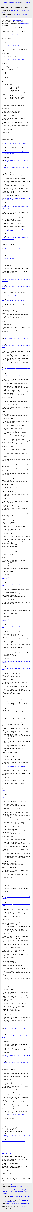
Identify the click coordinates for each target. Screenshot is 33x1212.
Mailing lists (12, 2)
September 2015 (5, 4)
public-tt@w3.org (25, 2)
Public (18, 2)
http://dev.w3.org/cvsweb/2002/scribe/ (13, 1141)
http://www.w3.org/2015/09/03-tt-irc (19, 59)
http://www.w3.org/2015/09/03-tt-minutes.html (15, 34)
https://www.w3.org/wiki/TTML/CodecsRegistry (15, 375)
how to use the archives (12, 1203)
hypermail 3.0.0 (22, 1206)
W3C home (4, 2)
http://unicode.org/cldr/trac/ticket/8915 (17, 295)
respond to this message (16, 1196)
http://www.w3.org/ (13, 45)
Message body (15, 10)
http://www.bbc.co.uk (8, 1153)
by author (15, 1201)
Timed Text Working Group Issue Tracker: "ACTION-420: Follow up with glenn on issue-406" (17, 1191)
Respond (22, 10)
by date (24, 1200)
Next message (18, 14)
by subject (9, 1201)
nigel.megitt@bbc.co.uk (19, 20)
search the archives (24, 1203)
